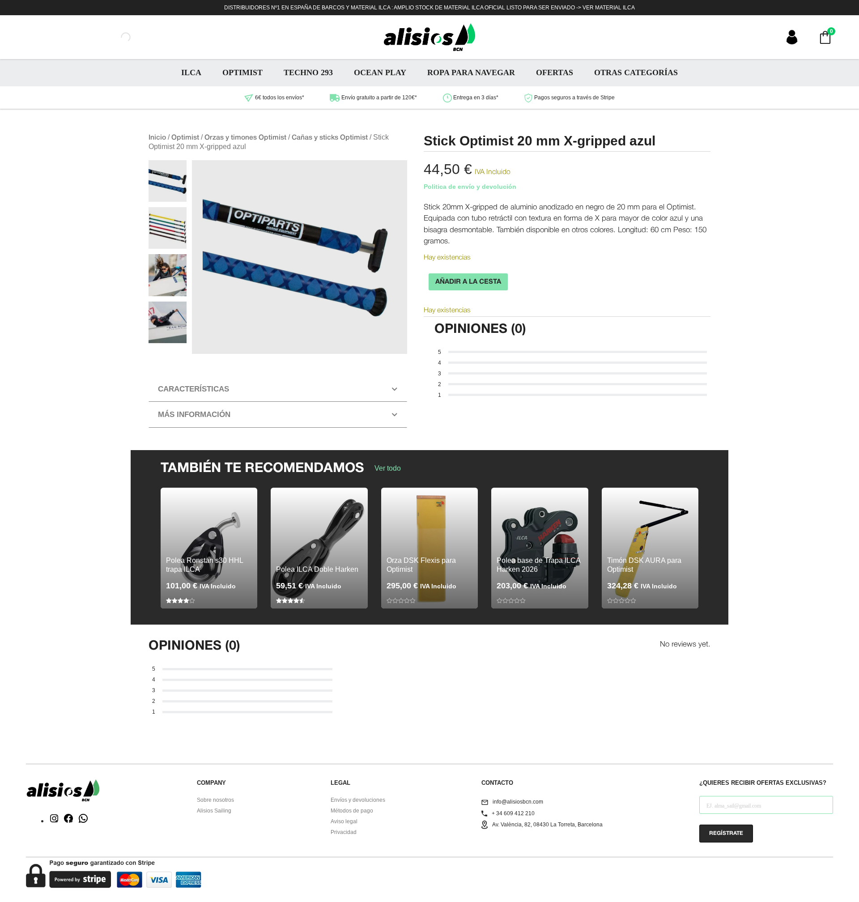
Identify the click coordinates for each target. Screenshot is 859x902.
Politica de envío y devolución (470, 186)
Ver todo (387, 468)
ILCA (191, 72)
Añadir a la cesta (468, 282)
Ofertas (554, 72)
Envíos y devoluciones (358, 800)
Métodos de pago (352, 811)
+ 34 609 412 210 (513, 813)
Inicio (157, 138)
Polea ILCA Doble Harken (317, 569)
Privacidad (344, 832)
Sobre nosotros (215, 800)
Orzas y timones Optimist (245, 138)
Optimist (242, 72)
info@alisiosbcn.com (518, 802)
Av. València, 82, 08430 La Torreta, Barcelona (547, 824)
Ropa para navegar (471, 72)
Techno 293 (308, 72)
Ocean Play (380, 72)
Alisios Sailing (214, 811)
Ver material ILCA (609, 7)
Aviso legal (344, 821)
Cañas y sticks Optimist (330, 138)
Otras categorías (636, 72)
